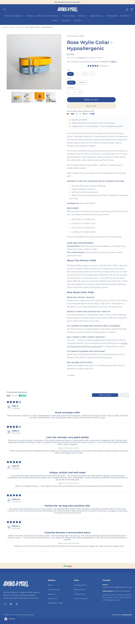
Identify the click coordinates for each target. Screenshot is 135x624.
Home (50, 585)
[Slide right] (59, 97)
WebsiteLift (127, 615)
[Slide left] (9, 97)
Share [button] (72, 375)
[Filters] (121, 395)
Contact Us (52, 599)
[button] (4, 9)
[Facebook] (5, 604)
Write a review (105, 395)
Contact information (122, 591)
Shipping (81, 57)
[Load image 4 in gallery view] (51, 97)
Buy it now (91, 106)
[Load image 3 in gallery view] (39, 97)
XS (70, 74)
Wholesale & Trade (55, 603)
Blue (71, 82)
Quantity (70, 87)
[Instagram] (11, 604)
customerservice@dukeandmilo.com (117, 587)
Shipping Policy (80, 585)
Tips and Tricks (54, 590)
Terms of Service (80, 599)
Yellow (82, 82)
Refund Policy (79, 590)
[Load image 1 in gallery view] (17, 97)
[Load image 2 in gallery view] (28, 97)
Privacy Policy (80, 594)
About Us (51, 594)
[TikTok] (17, 604)
